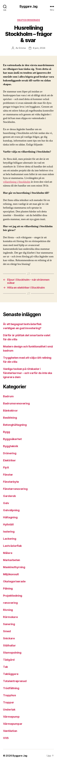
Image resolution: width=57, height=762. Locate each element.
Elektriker (9, 460)
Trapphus (9, 695)
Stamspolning (12, 652)
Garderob (9, 496)
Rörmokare (10, 617)
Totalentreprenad (15, 681)
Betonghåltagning (15, 424)
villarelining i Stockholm (16, 182)
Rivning (8, 609)
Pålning (8, 588)
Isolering (9, 531)
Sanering (9, 624)
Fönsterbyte (11, 481)
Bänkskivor (10, 410)
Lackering (9, 538)
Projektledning (12, 595)
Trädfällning (11, 688)
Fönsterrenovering (15, 488)
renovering (10, 602)
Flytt (6, 467)
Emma (22, 47)
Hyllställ (8, 524)
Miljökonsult (11, 574)
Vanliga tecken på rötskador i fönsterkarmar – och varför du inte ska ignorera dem (27, 373)
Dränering (9, 453)
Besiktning (10, 417)
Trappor (8, 702)
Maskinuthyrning (14, 567)
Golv (6, 503)
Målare (7, 552)
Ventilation (10, 730)
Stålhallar (9, 645)
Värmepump (11, 716)
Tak (5, 666)
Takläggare (10, 674)
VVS (6, 738)
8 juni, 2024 (39, 47)
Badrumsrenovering (16, 403)
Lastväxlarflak (12, 545)
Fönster (8, 474)
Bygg (6, 431)
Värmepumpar (12, 723)
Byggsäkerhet (12, 439)
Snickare (9, 638)
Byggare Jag (28, 6)
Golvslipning (11, 510)
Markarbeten (11, 560)
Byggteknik (10, 446)
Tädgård (9, 659)
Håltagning (10, 517)
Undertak (9, 709)
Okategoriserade (28, 20)
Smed (7, 631)
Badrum (8, 396)
